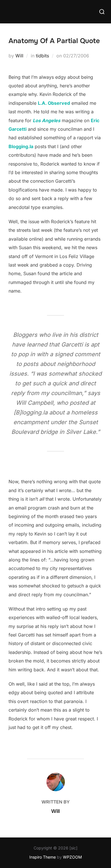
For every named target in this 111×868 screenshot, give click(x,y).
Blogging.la (21, 146)
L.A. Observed (54, 103)
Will (19, 56)
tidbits (42, 56)
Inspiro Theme (42, 857)
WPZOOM (72, 857)
